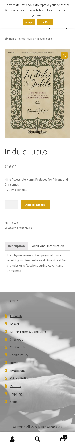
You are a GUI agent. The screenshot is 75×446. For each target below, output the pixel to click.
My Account (12, 439)
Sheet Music (26, 38)
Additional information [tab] (48, 246)
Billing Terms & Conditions (28, 332)
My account (17, 371)
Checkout (16, 339)
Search (37, 439)
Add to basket (35, 205)
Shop (13, 402)
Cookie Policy (19, 355)
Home (12, 38)
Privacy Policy (19, 378)
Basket (14, 324)
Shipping (16, 394)
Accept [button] (29, 22)
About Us (16, 316)
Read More (45, 22)
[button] (64, 55)
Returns (15, 386)
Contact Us (17, 347)
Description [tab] (16, 246)
